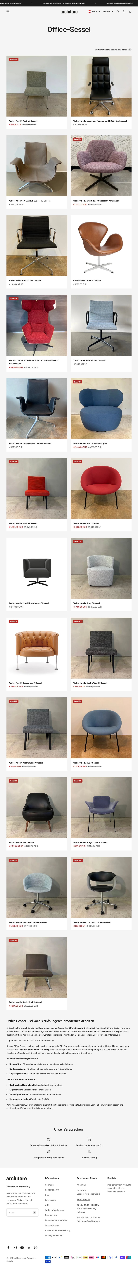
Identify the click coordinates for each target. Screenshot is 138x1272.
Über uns (49, 1184)
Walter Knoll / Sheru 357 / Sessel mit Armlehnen (96, 200)
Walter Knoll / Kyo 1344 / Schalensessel (28, 922)
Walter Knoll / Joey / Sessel (86, 603)
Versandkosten (52, 1225)
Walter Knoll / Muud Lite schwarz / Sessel (29, 603)
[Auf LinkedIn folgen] (29, 1247)
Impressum (50, 1199)
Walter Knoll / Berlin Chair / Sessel (25, 1002)
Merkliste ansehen (116, 1191)
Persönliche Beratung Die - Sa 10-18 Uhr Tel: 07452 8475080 (46, 3)
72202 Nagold (83, 1199)
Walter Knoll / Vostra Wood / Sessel (90, 683)
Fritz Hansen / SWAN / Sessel (87, 280)
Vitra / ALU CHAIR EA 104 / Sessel (25, 280)
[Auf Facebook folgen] (8, 1247)
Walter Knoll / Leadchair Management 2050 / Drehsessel (100, 120)
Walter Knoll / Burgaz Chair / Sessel (90, 842)
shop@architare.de (91, 1221)
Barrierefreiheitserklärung (57, 1230)
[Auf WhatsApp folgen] (36, 1247)
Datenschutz (51, 1215)
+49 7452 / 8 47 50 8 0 (90, 1217)
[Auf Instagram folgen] (15, 1247)
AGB (47, 1205)
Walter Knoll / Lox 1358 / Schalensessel (92, 922)
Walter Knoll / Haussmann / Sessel (25, 683)
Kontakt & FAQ (52, 1189)
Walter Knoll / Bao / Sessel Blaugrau (90, 443)
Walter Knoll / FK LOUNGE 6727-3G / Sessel (29, 200)
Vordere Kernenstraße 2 (88, 1193)
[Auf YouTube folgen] (22, 1247)
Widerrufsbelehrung (55, 1210)
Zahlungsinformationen (56, 1220)
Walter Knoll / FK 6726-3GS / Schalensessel (30, 443)
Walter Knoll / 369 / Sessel (86, 523)
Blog (47, 1195)
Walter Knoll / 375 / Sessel (21, 842)
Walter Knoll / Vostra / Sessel (23, 120)
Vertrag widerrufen (54, 1235)
